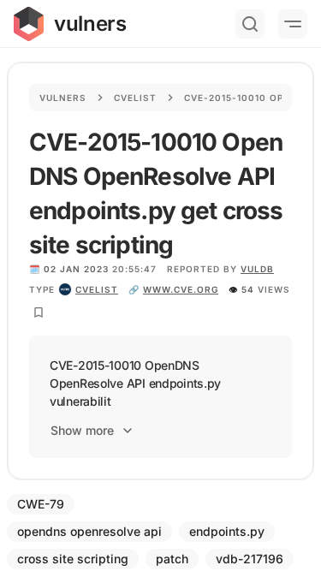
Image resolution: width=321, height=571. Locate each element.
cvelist (96, 289)
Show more (82, 430)
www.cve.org (180, 289)
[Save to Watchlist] (38, 312)
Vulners (62, 97)
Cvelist (135, 97)
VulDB (257, 269)
